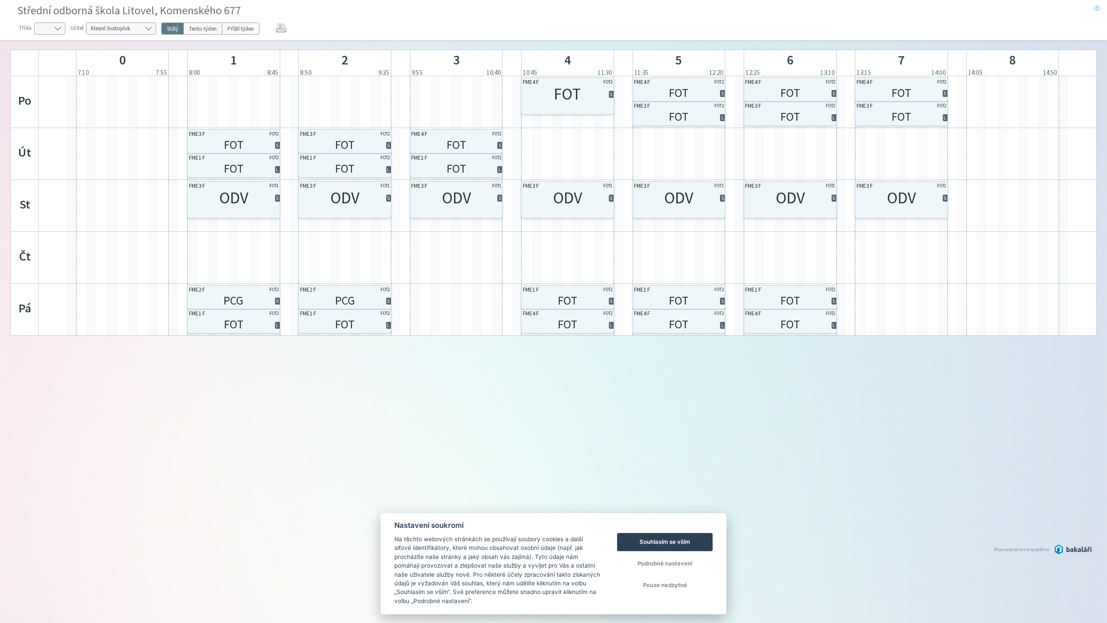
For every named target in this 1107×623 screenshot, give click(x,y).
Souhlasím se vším (665, 541)
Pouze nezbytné (665, 584)
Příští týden (240, 28)
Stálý (172, 28)
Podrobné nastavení (664, 563)
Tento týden (203, 28)
